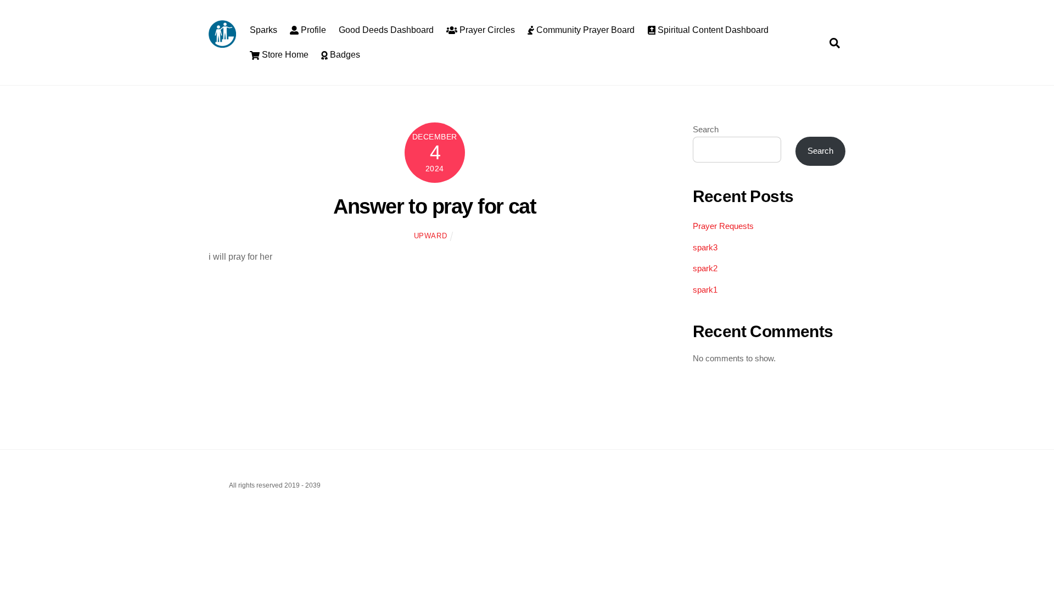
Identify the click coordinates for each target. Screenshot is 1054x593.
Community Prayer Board (584, 30)
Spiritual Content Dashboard (712, 30)
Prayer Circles (486, 30)
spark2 (705, 268)
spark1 (705, 289)
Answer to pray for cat (434, 206)
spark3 (705, 247)
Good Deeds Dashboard (386, 30)
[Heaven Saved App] (222, 42)
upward (430, 236)
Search (706, 129)
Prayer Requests (723, 226)
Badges (344, 54)
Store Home (284, 54)
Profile (312, 30)
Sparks (263, 30)
